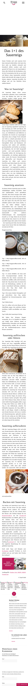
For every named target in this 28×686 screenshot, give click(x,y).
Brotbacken (5, 551)
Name (3, 658)
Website (3, 683)
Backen (12, 572)
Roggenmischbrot (7, 515)
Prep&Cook (23, 515)
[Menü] (23, 2)
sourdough (11, 541)
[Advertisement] (14, 20)
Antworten (11, 630)
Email (3, 676)
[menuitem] (23, 2)
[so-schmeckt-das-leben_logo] (11, 2)
